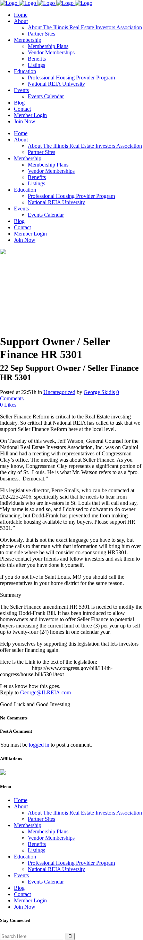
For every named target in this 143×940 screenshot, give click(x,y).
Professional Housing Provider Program (71, 863)
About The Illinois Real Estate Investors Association (85, 813)
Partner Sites (41, 819)
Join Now (24, 907)
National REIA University (56, 869)
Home (20, 800)
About (21, 806)
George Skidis (99, 392)
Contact (22, 894)
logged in (39, 745)
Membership (27, 825)
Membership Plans (48, 831)
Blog (19, 888)
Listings (36, 850)
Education (25, 857)
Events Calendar (46, 882)
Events (21, 875)
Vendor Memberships (51, 838)
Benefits (37, 844)
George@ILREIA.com (45, 692)
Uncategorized (59, 392)
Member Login (30, 900)
